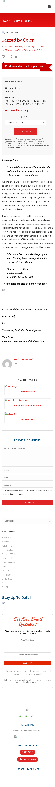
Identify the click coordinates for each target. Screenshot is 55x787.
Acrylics (17, 50)
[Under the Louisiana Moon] (28, 400)
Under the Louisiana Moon (28, 405)
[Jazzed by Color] (27, 33)
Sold (4, 583)
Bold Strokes (27, 50)
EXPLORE (27, 752)
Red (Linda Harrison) (14, 47)
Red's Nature (7, 575)
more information (33, 674)
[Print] (17, 56)
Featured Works (9, 554)
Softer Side (7, 579)
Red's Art (38, 50)
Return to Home (27, 759)
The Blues (6, 587)
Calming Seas (28, 419)
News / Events (8, 562)
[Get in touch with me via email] (16, 365)
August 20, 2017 (37, 47)
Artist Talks (7, 546)
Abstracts (9, 50)
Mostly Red (7, 558)
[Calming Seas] (28, 414)
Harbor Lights (28, 392)
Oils (4, 566)
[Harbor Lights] (28, 386)
